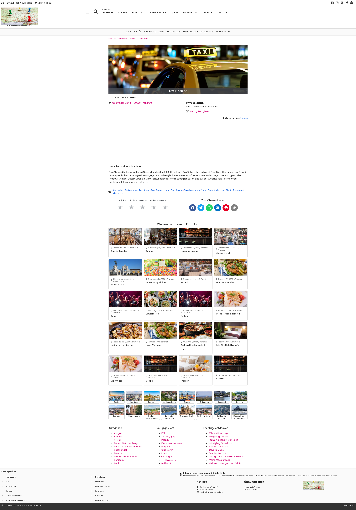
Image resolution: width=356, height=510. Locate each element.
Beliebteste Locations (126, 456)
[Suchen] (97, 11)
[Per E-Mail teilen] (217, 207)
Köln (163, 433)
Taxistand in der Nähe (195, 190)
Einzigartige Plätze (218, 436)
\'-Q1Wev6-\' (168, 460)
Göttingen (166, 456)
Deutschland (142, 38)
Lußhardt (166, 463)
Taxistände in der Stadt (219, 190)
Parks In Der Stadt (218, 446)
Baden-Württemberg (126, 443)
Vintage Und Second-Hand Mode (226, 456)
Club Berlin (167, 450)
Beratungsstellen (169, 31)
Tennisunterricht (218, 453)
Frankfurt (244, 118)
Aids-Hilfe (150, 31)
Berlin (117, 463)
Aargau (118, 433)
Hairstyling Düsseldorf (220, 443)
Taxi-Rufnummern (160, 190)
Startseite (112, 38)
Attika (117, 440)
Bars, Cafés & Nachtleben (128, 446)
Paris (164, 453)
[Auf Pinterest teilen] (225, 207)
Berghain (166, 446)
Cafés (137, 31)
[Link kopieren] (234, 207)
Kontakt (221, 31)
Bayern (118, 453)
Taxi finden (144, 190)
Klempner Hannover (172, 443)
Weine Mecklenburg (219, 460)
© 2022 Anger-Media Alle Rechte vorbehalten (21, 505)
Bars (129, 31)
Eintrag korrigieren (200, 111)
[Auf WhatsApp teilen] (209, 207)
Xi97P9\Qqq (168, 436)
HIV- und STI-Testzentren (198, 31)
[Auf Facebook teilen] (192, 207)
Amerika (118, 436)
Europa (132, 38)
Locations (122, 38)
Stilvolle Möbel (216, 450)
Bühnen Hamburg (218, 433)
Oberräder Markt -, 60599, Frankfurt (132, 103)
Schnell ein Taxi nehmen (125, 190)
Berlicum (119, 460)
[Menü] (89, 11)
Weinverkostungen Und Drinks (225, 463)
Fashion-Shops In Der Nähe (223, 440)
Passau (165, 440)
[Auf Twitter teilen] (200, 207)
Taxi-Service (176, 190)
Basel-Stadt (120, 450)
